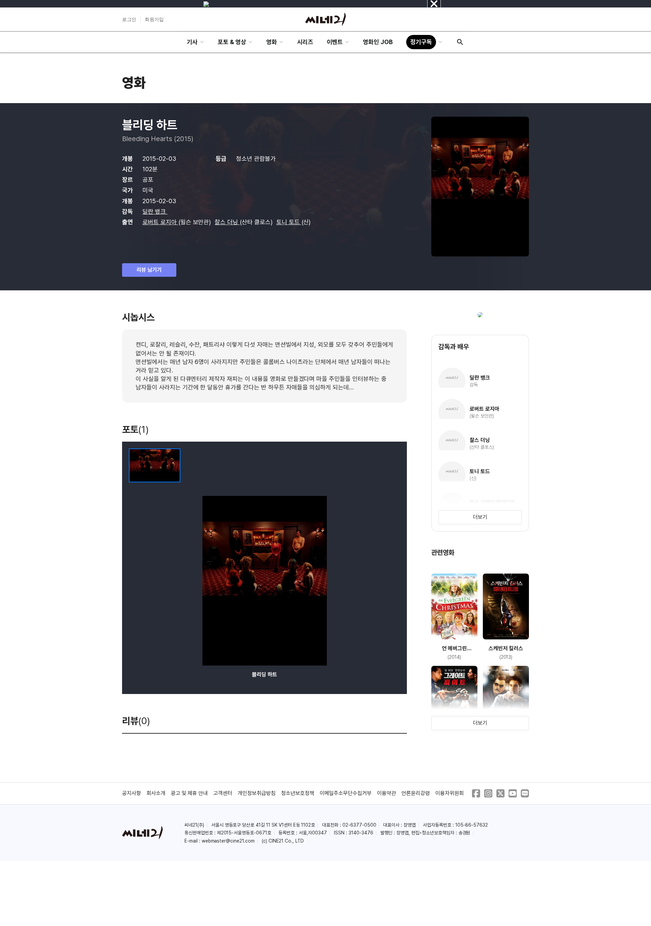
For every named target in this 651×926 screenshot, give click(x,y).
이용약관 (386, 793)
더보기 (480, 517)
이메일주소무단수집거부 (346, 793)
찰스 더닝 (227, 222)
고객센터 (222, 793)
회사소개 (155, 793)
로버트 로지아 (160, 222)
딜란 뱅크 (154, 211)
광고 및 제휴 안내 (189, 793)
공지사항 (131, 793)
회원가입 (154, 19)
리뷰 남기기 (149, 270)
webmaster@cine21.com (228, 841)
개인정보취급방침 (257, 793)
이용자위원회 (449, 793)
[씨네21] (325, 19)
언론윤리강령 (415, 793)
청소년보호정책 (297, 793)
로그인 (129, 19)
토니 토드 (288, 222)
